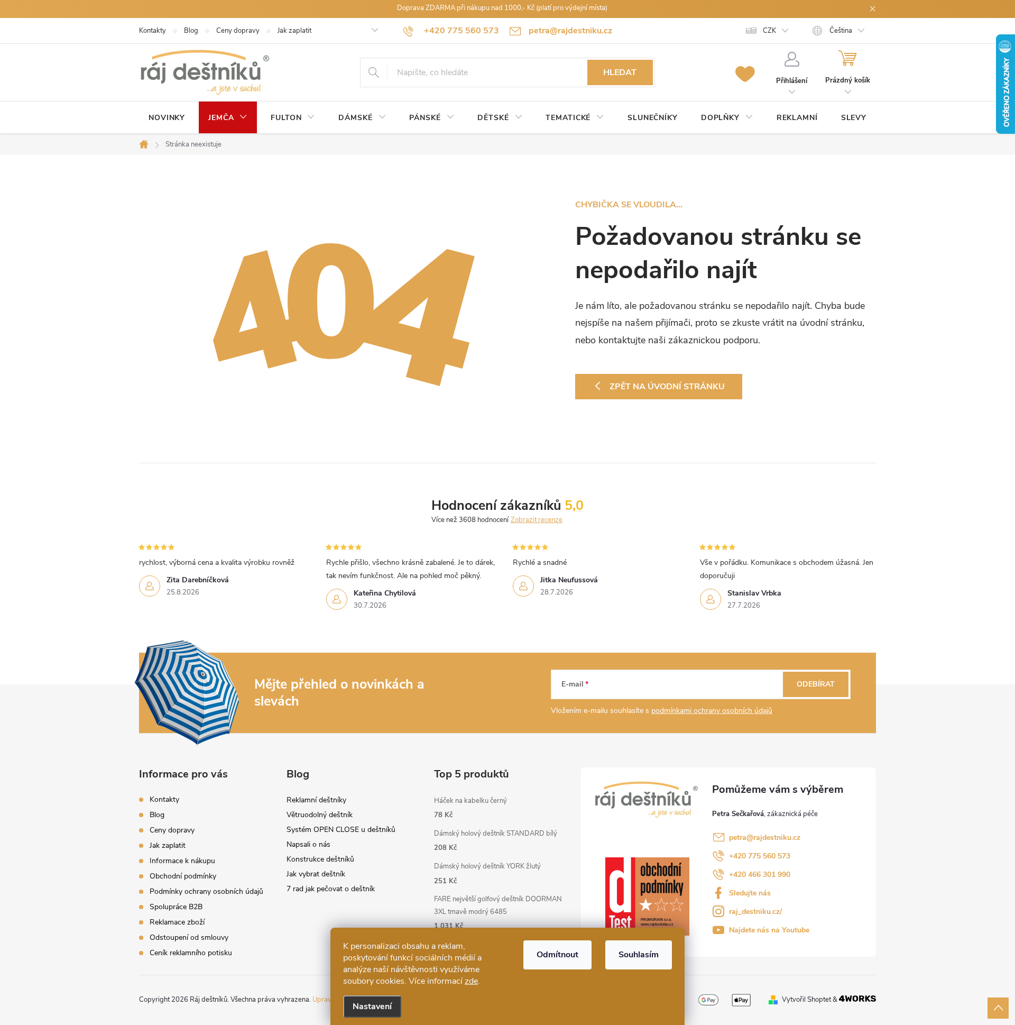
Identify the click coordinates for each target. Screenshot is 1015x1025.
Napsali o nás (308, 844)
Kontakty (152, 30)
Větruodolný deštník (320, 815)
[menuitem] (167, 118)
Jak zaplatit (294, 30)
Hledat (619, 72)
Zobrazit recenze (536, 520)
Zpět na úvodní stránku (667, 386)
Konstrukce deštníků (320, 859)
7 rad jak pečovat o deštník (331, 889)
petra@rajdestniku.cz (764, 837)
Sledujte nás (750, 893)
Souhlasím (639, 954)
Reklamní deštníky (316, 800)
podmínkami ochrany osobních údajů (711, 711)
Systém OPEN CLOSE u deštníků (341, 830)
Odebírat (816, 684)
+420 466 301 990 (759, 875)
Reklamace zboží (177, 922)
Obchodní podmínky (183, 876)
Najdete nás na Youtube (769, 930)
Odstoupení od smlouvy (189, 937)
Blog (191, 30)
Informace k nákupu (182, 861)
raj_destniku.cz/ (755, 912)
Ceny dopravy (238, 30)
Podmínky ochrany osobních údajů (206, 891)
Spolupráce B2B (176, 907)
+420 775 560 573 (759, 856)
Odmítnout (557, 954)
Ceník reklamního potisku (191, 953)
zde (471, 981)
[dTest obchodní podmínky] (647, 896)
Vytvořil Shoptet (806, 999)
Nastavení (372, 1006)
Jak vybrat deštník (316, 874)
